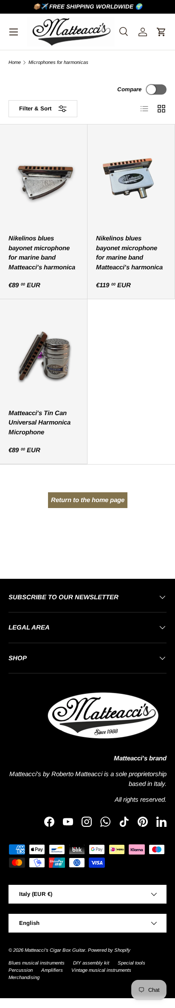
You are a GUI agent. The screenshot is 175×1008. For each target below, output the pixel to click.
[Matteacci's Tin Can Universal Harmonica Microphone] (43, 354)
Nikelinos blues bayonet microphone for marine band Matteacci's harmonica (41, 252)
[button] (161, 32)
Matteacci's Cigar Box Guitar (55, 950)
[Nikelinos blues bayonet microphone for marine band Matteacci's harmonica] (43, 180)
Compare (129, 89)
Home (14, 62)
